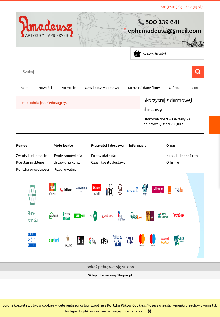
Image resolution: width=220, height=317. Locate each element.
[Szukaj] (198, 72)
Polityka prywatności (32, 169)
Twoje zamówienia (68, 155)
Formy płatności (103, 155)
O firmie (172, 162)
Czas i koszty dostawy (108, 162)
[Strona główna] (110, 29)
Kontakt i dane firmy (182, 155)
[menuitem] (25, 87)
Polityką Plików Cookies (126, 305)
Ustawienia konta (67, 162)
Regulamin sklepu (30, 162)
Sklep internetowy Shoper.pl (110, 275)
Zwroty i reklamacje (31, 155)
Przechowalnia (65, 169)
